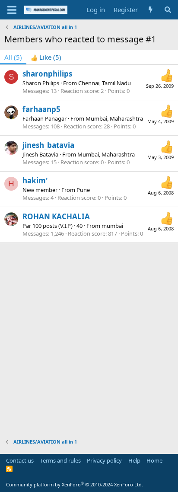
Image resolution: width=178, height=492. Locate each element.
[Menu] (12, 10)
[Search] (167, 10)
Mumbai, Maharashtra (114, 118)
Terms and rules (60, 460)
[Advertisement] (89, 336)
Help (134, 460)
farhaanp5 (41, 109)
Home (154, 460)
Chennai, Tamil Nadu (104, 83)
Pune (83, 190)
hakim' (35, 180)
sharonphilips (47, 74)
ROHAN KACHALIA (56, 216)
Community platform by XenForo (74, 484)
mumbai (112, 226)
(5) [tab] (13, 57)
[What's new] (150, 10)
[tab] (46, 57)
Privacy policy (104, 460)
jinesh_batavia (48, 145)
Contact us (20, 460)
